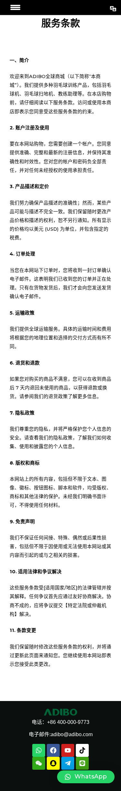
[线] (82, 763)
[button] (86, 776)
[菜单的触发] (15, 7)
